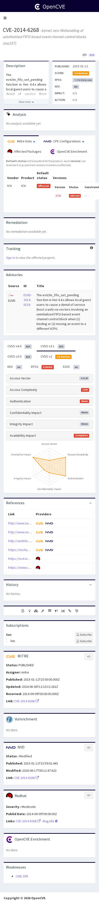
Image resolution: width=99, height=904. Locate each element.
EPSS (41, 367)
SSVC (70, 367)
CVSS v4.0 (18, 346)
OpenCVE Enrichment (71, 151)
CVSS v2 (55, 356)
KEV (13, 367)
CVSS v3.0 (18, 356)
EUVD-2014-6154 (28, 300)
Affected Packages (27, 151)
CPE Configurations (67, 141)
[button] (5, 18)
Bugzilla (49, 821)
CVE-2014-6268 (21, 30)
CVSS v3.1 (52, 346)
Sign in (10, 257)
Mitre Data (24, 141)
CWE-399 (22, 876)
